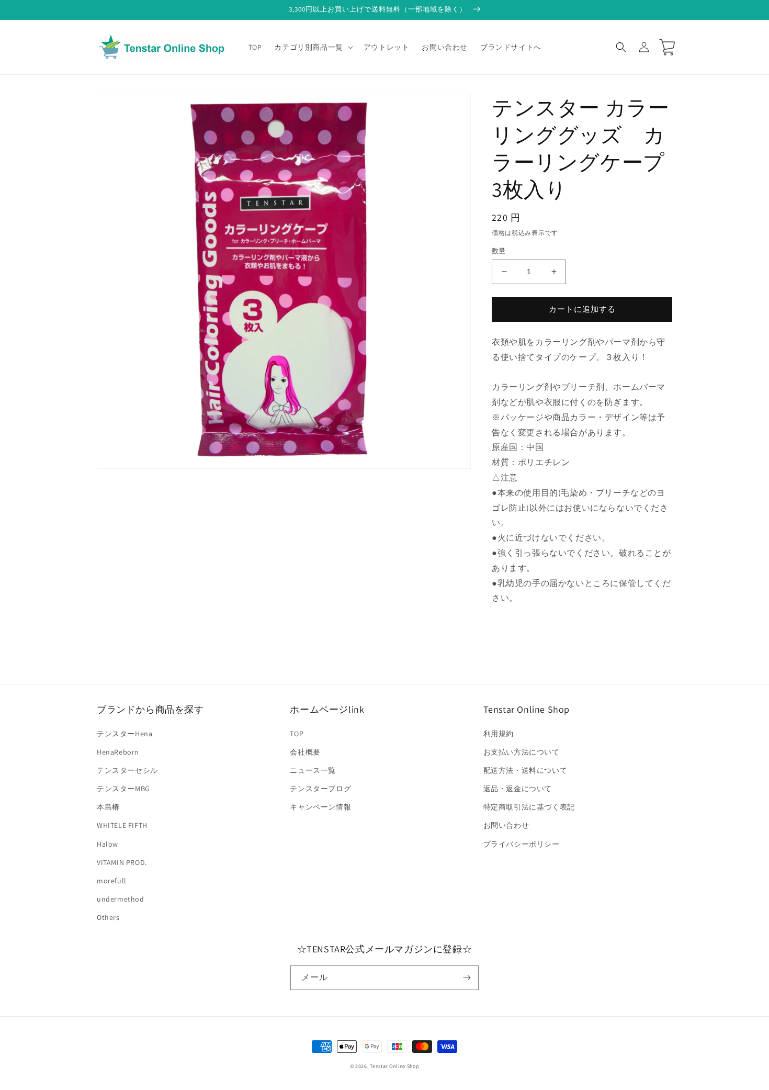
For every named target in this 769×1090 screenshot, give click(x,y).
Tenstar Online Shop (394, 1066)
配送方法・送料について (525, 770)
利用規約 (498, 733)
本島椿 (108, 807)
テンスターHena (124, 733)
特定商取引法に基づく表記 (529, 807)
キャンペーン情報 (320, 807)
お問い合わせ (506, 825)
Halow (107, 844)
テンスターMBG (123, 788)
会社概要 (305, 752)
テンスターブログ (320, 788)
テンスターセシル (127, 770)
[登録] (466, 977)
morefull (112, 880)
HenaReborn (118, 752)
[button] (312, 47)
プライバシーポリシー (521, 844)
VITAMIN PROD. (122, 862)
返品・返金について (517, 788)
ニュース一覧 (313, 770)
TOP (296, 733)
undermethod (120, 899)
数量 (499, 250)
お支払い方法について (521, 752)
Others (108, 917)
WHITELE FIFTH (122, 825)
